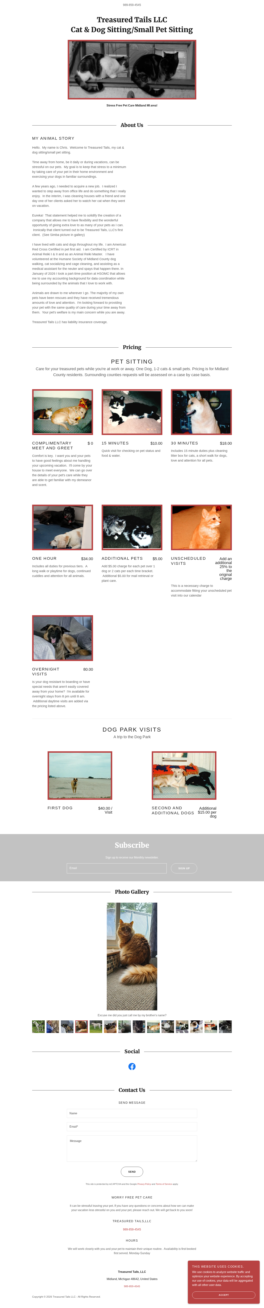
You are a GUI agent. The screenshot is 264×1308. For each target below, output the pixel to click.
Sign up (184, 868)
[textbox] (116, 868)
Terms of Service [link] (164, 1184)
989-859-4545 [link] (132, 4)
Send (132, 1171)
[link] (132, 21)
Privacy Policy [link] (144, 1184)
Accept (224, 1295)
